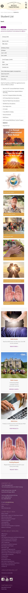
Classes (5, 12)
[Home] (14, 7)
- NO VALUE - (4, 29)
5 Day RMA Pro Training (8, 112)
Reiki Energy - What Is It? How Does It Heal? (12, 515)
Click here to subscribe (6, 573)
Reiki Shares (5, 117)
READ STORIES (13, 346)
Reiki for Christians (6, 527)
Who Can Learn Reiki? (6, 517)
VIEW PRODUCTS (14, 428)
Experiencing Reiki (5, 520)
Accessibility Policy (6, 559)
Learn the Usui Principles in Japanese (10, 525)
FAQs (2, 506)
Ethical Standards (7, 114)
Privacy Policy (4, 556)
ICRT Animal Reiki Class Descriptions (11, 98)
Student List (10, 12)
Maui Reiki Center (6, 587)
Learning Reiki (4, 522)
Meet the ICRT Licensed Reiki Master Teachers (13, 88)
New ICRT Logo (5, 547)
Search (2, 21)
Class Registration (7, 106)
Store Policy (4, 558)
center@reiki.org (9, 502)
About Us (3, 535)
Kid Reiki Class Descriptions (9, 103)
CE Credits (5, 109)
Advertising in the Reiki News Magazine (11, 552)
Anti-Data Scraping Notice (7, 561)
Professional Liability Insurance (9, 544)
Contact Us (4, 566)
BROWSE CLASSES (13, 389)
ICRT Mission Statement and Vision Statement (12, 537)
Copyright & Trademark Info (8, 549)
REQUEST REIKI (14, 469)
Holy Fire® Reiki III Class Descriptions (11, 100)
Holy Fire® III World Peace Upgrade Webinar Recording (13, 92)
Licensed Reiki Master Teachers (9, 540)
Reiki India (4, 589)
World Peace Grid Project (7, 546)
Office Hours (4, 534)
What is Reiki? (4, 513)
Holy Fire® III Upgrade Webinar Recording (12, 95)
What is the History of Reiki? (8, 518)
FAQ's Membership (6, 508)
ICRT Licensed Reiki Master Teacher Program (13, 120)
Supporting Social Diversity (8, 564)
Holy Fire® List (6, 125)
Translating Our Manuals (7, 554)
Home (2, 12)
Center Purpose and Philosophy (9, 539)
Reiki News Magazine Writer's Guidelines (11, 551)
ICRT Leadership (5, 542)
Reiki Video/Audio (5, 524)
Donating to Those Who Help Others (10, 563)
